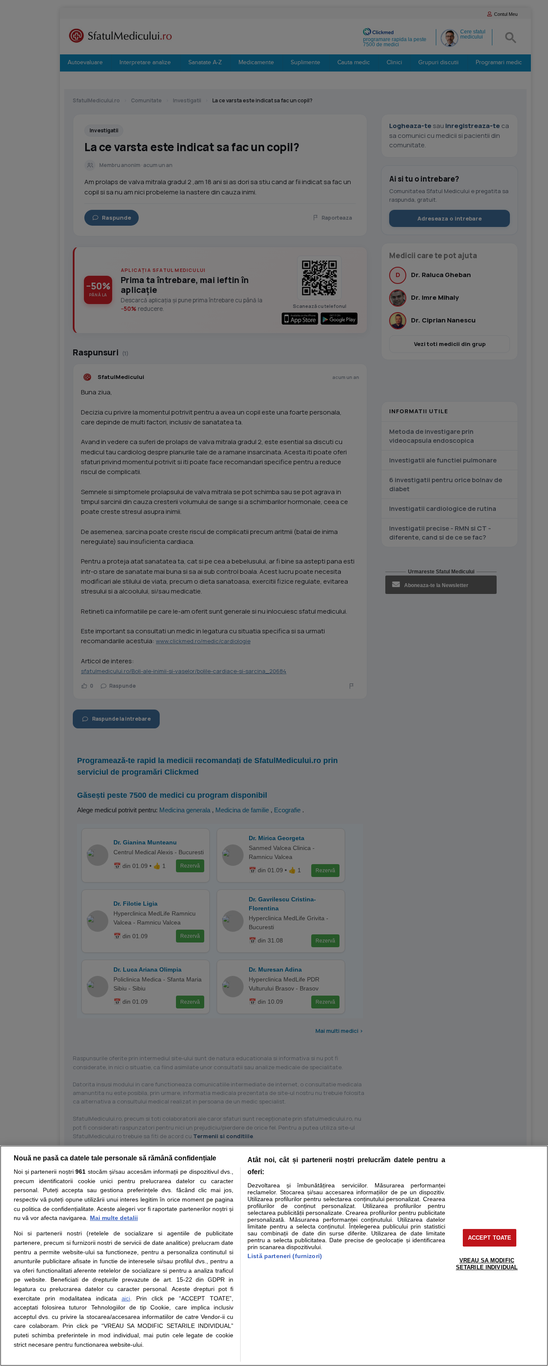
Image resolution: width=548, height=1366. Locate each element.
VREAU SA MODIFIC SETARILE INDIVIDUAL (487, 1264)
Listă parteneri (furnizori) (284, 1256)
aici (126, 1298)
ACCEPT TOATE (490, 1238)
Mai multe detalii (114, 1217)
